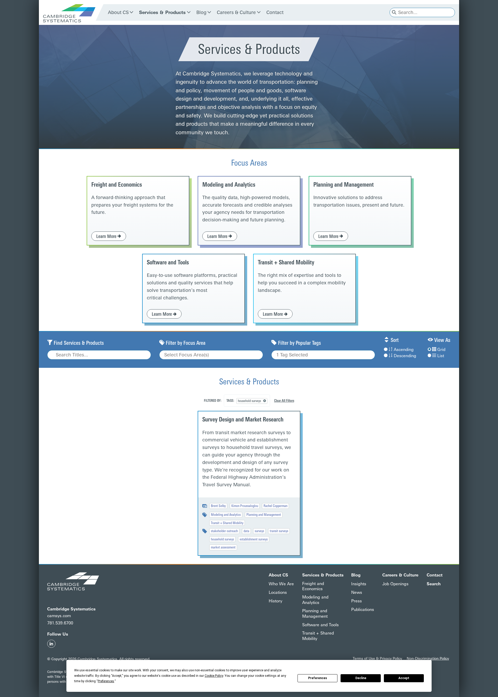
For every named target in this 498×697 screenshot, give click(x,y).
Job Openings (395, 583)
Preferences (317, 678)
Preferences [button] (106, 681)
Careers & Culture (236, 12)
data (246, 531)
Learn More (106, 236)
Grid (441, 349)
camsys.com (59, 615)
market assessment (223, 547)
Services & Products (162, 12)
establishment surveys (254, 539)
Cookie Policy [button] (214, 676)
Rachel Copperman (275, 506)
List (440, 355)
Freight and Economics (116, 184)
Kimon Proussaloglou (244, 506)
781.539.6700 (60, 623)
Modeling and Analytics (228, 184)
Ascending (404, 349)
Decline (360, 678)
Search (434, 583)
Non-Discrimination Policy (428, 658)
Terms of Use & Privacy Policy (377, 658)
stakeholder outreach (224, 531)
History (275, 601)
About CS (118, 12)
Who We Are (281, 583)
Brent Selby (218, 506)
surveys (259, 531)
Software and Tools (168, 262)
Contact (274, 12)
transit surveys (279, 531)
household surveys (222, 539)
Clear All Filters (284, 400)
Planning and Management (343, 184)
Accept (403, 678)
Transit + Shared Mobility (286, 262)
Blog (201, 12)
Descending (405, 355)
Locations (278, 592)
